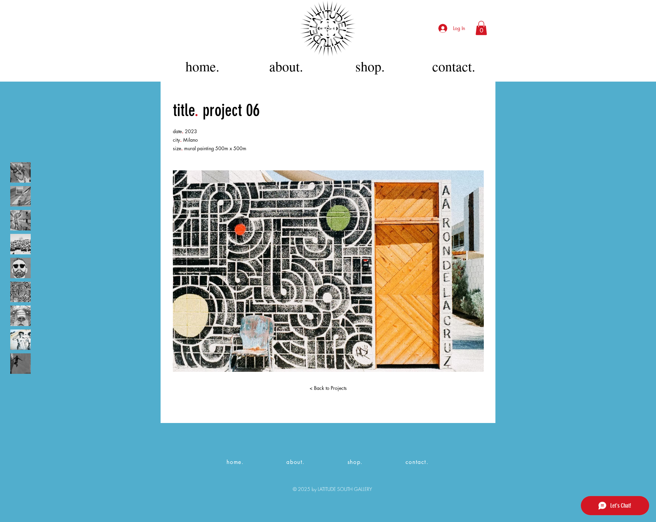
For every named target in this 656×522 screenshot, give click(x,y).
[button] (481, 28)
